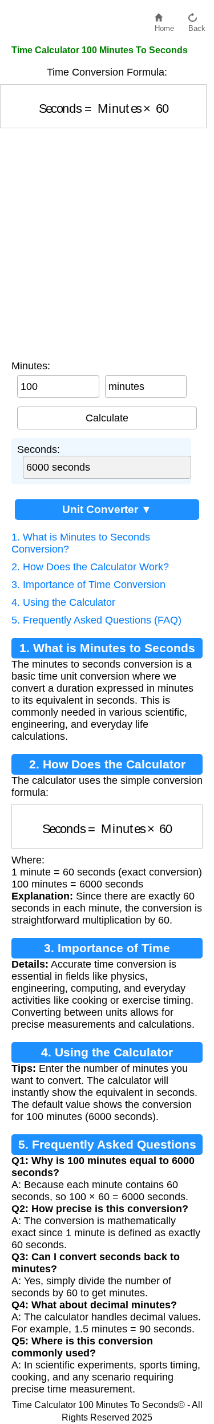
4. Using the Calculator (63, 602)
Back (196, 25)
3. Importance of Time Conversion (88, 584)
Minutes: (30, 366)
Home (164, 25)
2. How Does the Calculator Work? (90, 567)
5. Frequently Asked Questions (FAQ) (96, 620)
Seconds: (38, 449)
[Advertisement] (107, 241)
